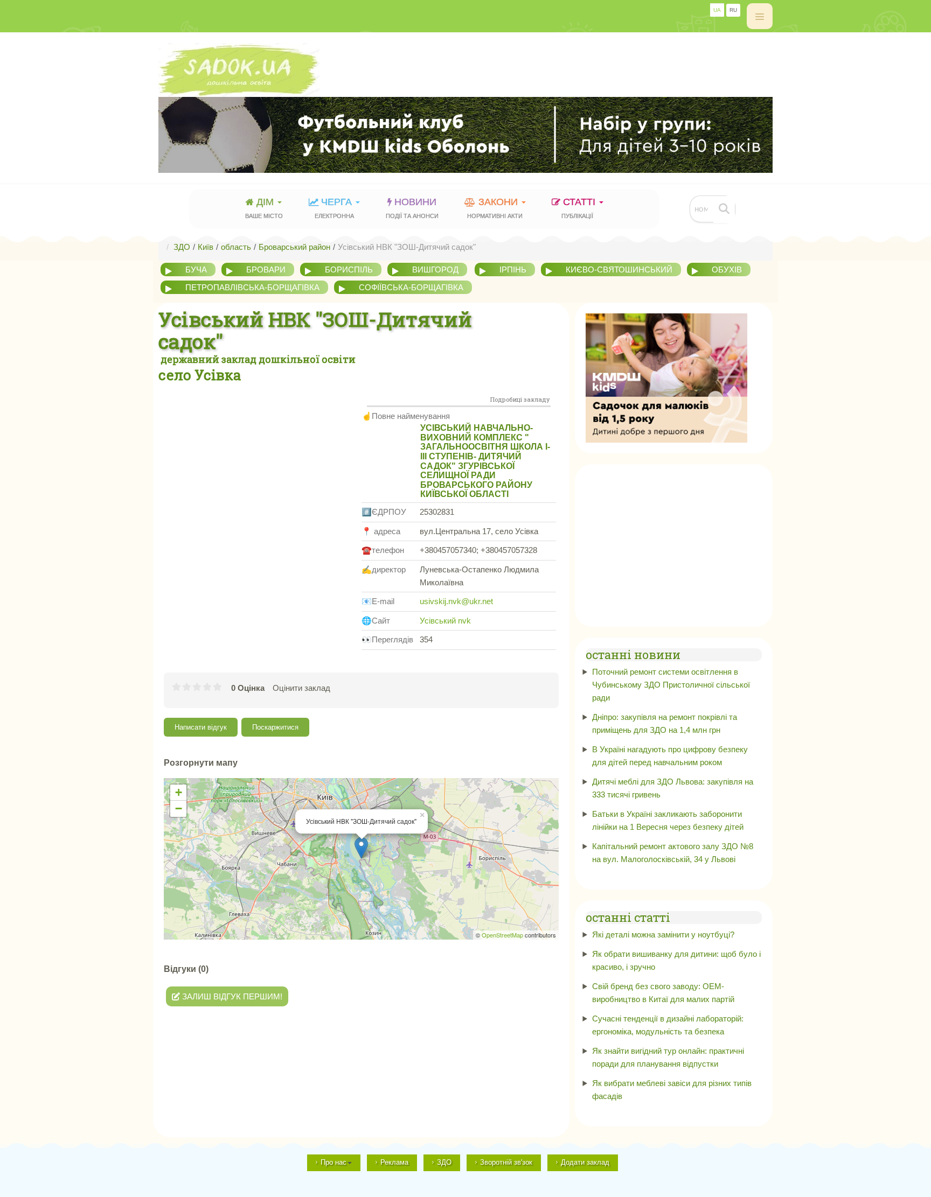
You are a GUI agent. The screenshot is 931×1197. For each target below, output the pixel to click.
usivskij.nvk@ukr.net (456, 601)
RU (733, 10)
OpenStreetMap (502, 934)
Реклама (394, 1162)
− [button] (178, 808)
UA (717, 10)
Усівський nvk (445, 620)
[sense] (666, 377)
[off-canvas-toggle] (760, 16)
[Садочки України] (465, 70)
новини (412, 208)
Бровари (266, 269)
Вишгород (435, 269)
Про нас (333, 1162)
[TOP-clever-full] (465, 135)
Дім (264, 208)
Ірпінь (512, 269)
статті (579, 208)
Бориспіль (349, 269)
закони (495, 208)
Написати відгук (201, 727)
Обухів (727, 269)
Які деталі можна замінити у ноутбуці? (663, 934)
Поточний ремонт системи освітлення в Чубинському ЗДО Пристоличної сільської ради (671, 684)
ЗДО (444, 1162)
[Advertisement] (260, 464)
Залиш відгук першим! (231, 996)
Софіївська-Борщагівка (411, 287)
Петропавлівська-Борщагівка (252, 287)
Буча (196, 269)
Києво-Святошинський (619, 269)
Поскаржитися (275, 727)
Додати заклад (585, 1162)
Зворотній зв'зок (506, 1162)
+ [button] (178, 792)
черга (335, 208)
